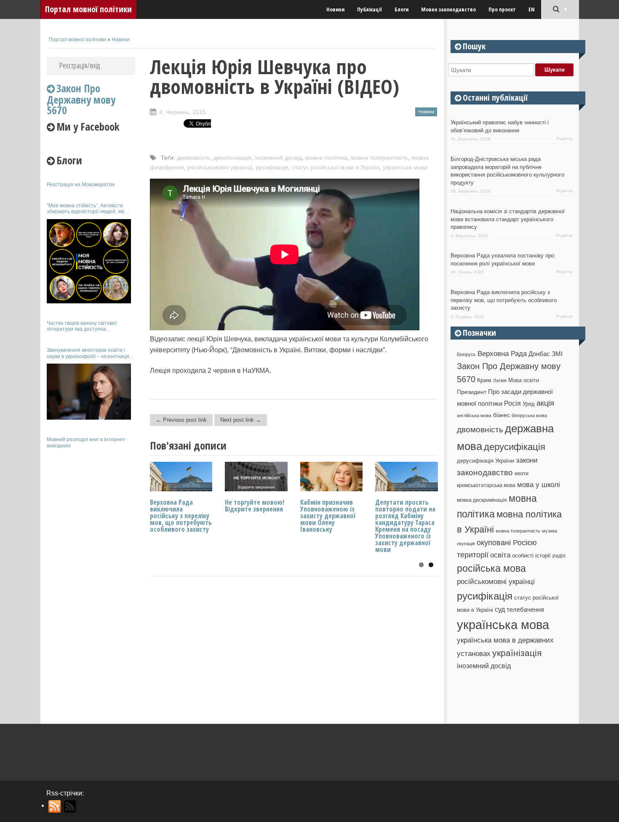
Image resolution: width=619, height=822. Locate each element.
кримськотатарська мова (486, 485)
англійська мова (474, 415)
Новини (335, 9)
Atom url (70, 806)
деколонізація (232, 157)
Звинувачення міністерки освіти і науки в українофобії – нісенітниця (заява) (88, 353)
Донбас (539, 354)
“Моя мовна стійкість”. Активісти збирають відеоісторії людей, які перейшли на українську (85, 209)
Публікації (369, 9)
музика (549, 530)
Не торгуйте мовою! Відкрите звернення (254, 506)
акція (545, 403)
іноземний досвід (278, 157)
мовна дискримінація (482, 500)
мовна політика (326, 157)
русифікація (272, 167)
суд (500, 609)
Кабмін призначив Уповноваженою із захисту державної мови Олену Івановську (327, 516)
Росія (512, 403)
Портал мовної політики (88, 9)
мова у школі (538, 484)
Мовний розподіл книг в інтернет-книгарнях (87, 442)
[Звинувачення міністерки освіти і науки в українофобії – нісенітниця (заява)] (89, 392)
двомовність (193, 157)
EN (531, 9)
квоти (521, 473)
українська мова (405, 167)
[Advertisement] (91, 580)
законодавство (485, 472)
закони (527, 460)
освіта (500, 555)
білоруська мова (529, 415)
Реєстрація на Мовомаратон (81, 184)
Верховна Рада (502, 353)
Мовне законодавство (448, 9)
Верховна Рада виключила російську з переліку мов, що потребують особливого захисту (181, 516)
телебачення (525, 609)
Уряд (529, 404)
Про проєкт (502, 9)
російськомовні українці (219, 167)
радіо (559, 556)
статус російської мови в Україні (335, 167)
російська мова (491, 568)
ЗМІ (557, 354)
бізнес (501, 415)
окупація (466, 543)
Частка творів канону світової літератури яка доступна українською (82, 326)
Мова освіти (523, 380)
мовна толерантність (379, 157)
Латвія (500, 380)
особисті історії (531, 555)
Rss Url (54, 806)
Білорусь (466, 354)
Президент (471, 391)
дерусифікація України (485, 461)
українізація (517, 653)
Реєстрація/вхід (79, 65)
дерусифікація (514, 447)
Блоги (401, 9)
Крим (484, 380)
